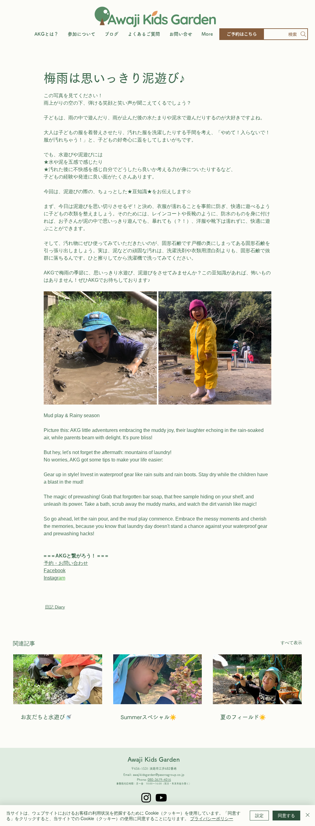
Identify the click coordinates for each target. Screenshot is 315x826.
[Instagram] (146, 797)
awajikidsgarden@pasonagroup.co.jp (158, 774)
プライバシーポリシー (211, 818)
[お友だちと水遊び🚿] (57, 679)
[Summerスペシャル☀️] (157, 679)
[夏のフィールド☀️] (257, 679)
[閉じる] (307, 815)
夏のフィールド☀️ (243, 717)
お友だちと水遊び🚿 (46, 717)
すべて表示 (291, 642)
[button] (81, 34)
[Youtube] (161, 797)
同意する (286, 815)
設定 (259, 815)
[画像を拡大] (100, 348)
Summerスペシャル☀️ (148, 717)
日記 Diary (55, 607)
